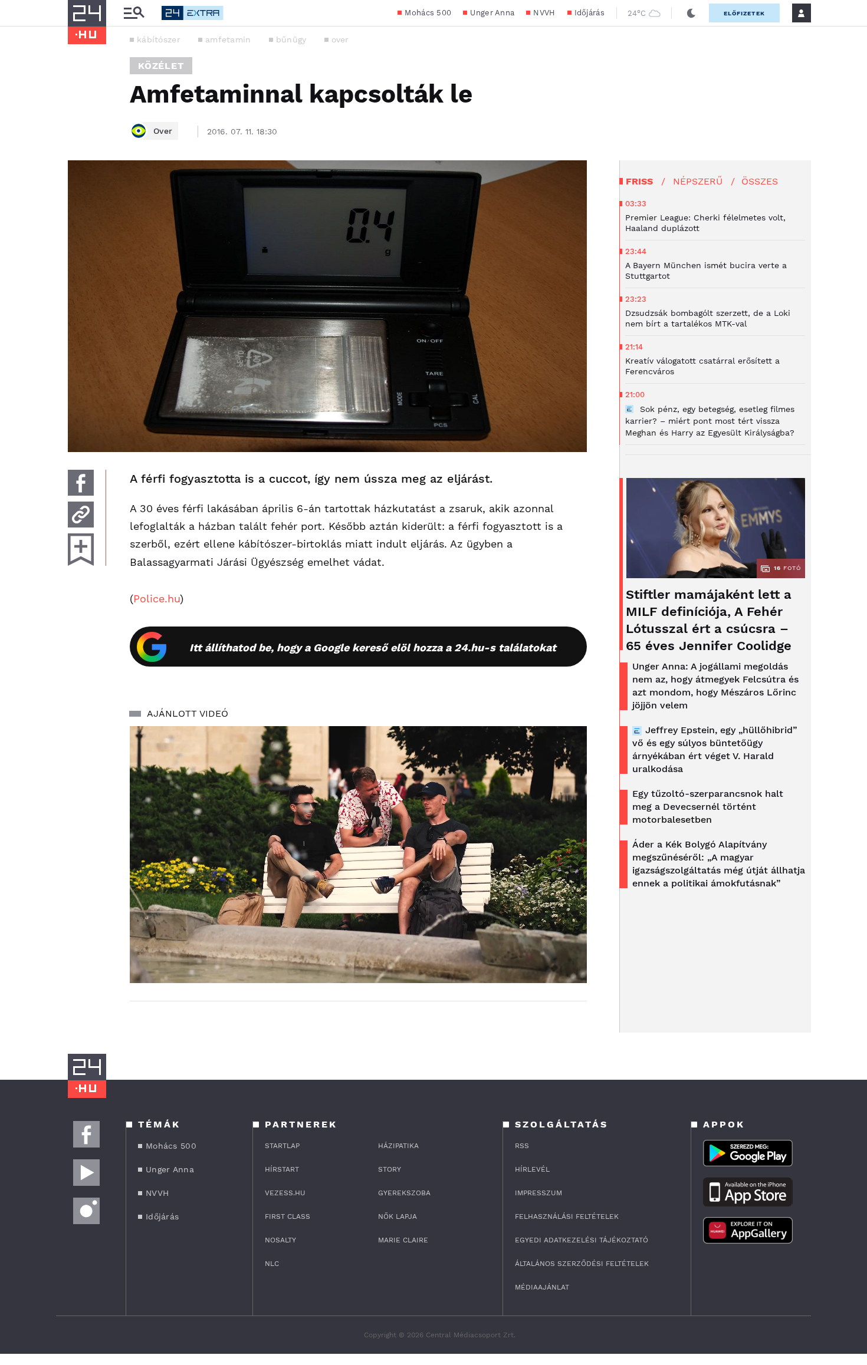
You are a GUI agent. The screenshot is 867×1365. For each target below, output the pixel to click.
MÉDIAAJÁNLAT (542, 1287)
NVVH (544, 12)
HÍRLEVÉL (532, 1169)
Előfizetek (744, 13)
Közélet (161, 65)
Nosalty (280, 1240)
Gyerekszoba (404, 1193)
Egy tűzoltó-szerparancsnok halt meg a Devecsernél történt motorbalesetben (707, 806)
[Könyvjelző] (81, 549)
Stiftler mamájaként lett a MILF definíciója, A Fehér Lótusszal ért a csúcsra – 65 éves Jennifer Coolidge (709, 620)
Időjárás (589, 12)
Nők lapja (397, 1216)
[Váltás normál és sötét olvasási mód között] (691, 13)
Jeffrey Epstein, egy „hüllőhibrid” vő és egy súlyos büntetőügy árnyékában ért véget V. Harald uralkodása (714, 749)
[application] (358, 854)
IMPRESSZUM (538, 1193)
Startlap (282, 1146)
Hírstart (282, 1169)
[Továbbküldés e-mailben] (81, 514)
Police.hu (156, 598)
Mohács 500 (428, 12)
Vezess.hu (285, 1193)
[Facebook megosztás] (81, 483)
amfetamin (228, 39)
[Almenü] (134, 13)
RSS (522, 1146)
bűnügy (291, 39)
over (340, 39)
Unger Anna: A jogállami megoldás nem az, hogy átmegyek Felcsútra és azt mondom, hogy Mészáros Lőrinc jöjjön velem (715, 686)
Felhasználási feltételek (567, 1216)
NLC (272, 1264)
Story (389, 1169)
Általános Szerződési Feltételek (582, 1264)
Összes (759, 181)
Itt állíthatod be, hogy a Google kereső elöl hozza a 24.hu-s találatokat (372, 647)
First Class (287, 1216)
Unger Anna (492, 12)
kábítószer (158, 39)
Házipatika (398, 1146)
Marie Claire (403, 1240)
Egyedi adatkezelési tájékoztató (581, 1240)
